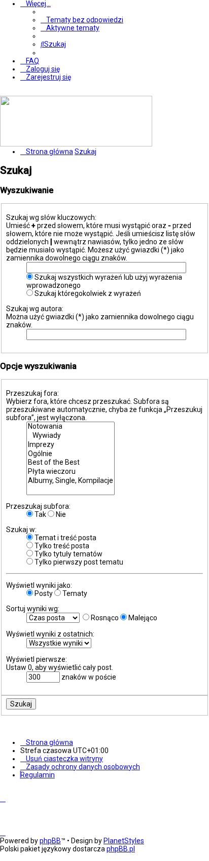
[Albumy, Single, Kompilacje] (70, 480)
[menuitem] (82, 20)
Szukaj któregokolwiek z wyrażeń (87, 293)
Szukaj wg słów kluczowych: (51, 217)
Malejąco (142, 618)
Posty (43, 593)
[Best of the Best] (70, 462)
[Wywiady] (70, 435)
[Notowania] (70, 426)
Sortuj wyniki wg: (32, 609)
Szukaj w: (21, 530)
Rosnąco (104, 618)
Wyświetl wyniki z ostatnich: (50, 634)
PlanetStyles (123, 841)
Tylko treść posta (61, 546)
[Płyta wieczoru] (70, 471)
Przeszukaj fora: (32, 393)
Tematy (74, 593)
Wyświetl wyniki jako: (39, 585)
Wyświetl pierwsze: (36, 659)
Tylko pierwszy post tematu (78, 562)
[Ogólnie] (70, 454)
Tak (39, 514)
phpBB (50, 841)
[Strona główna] (76, 144)
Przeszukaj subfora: (38, 506)
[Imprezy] (70, 445)
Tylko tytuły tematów (67, 554)
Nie (60, 514)
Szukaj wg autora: (34, 309)
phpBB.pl (121, 849)
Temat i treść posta (64, 538)
